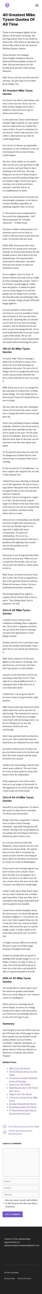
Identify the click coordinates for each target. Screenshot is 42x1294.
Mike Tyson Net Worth (19, 1068)
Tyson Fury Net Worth (19, 1084)
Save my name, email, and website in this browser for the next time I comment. (21, 1203)
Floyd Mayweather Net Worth (23, 1107)
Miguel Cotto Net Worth (20, 1094)
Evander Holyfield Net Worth (22, 1104)
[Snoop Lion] (7, 5)
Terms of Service (24, 1278)
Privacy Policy (9, 1278)
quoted (21, 387)
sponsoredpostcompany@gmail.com (21, 1245)
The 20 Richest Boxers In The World (23, 1126)
